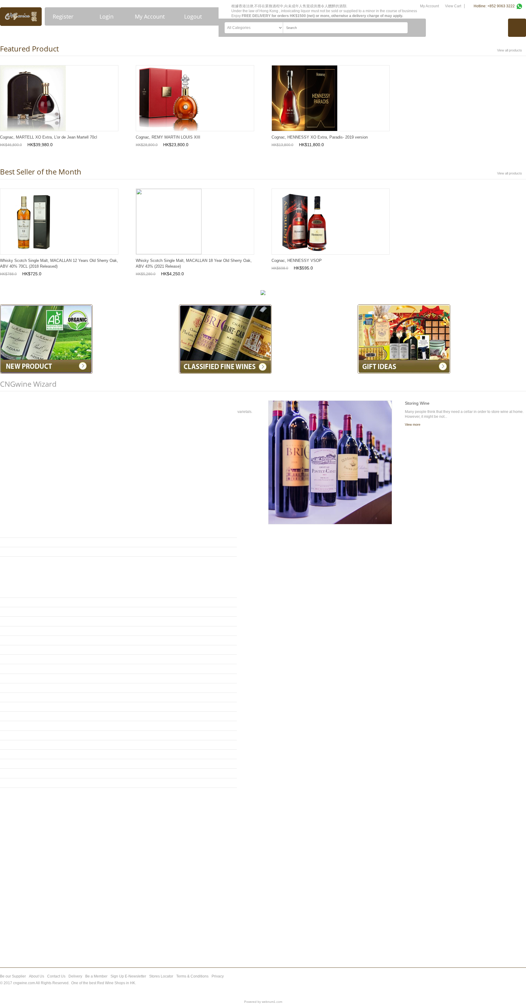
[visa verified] (482, 983)
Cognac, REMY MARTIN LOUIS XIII (168, 137)
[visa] (470, 983)
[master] (493, 983)
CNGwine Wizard (28, 384)
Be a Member (96, 976)
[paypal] (519, 983)
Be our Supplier (13, 976)
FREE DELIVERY (256, 16)
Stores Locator (161, 976)
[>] (234, 552)
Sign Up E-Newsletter (128, 976)
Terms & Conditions (192, 976)
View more (412, 424)
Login (107, 16)
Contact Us (56, 976)
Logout (193, 16)
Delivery (75, 976)
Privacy (218, 976)
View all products (509, 50)
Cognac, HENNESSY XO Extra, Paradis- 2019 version (320, 137)
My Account (150, 16)
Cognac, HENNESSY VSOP (297, 260)
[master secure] (504, 983)
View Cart (453, 6)
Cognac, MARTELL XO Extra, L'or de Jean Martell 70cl (48, 137)
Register (63, 16)
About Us (36, 976)
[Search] (417, 27)
